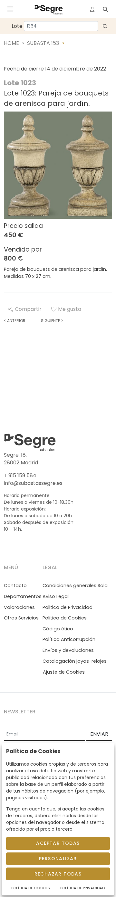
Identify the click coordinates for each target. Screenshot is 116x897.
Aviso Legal (56, 596)
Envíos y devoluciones (68, 650)
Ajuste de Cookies (64, 672)
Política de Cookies (30, 888)
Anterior (14, 320)
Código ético (58, 629)
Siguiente (52, 320)
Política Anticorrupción (69, 639)
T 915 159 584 (20, 475)
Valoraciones (19, 607)
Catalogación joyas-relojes (75, 661)
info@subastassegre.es (33, 483)
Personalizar (58, 858)
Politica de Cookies (65, 618)
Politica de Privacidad (67, 607)
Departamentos (23, 596)
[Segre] (48, 9)
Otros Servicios (21, 618)
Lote (17, 26)
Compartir (28, 309)
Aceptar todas (58, 843)
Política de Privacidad (82, 888)
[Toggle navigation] (10, 9)
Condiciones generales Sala (75, 585)
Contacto (15, 585)
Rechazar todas (58, 874)
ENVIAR (99, 734)
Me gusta (69, 309)
